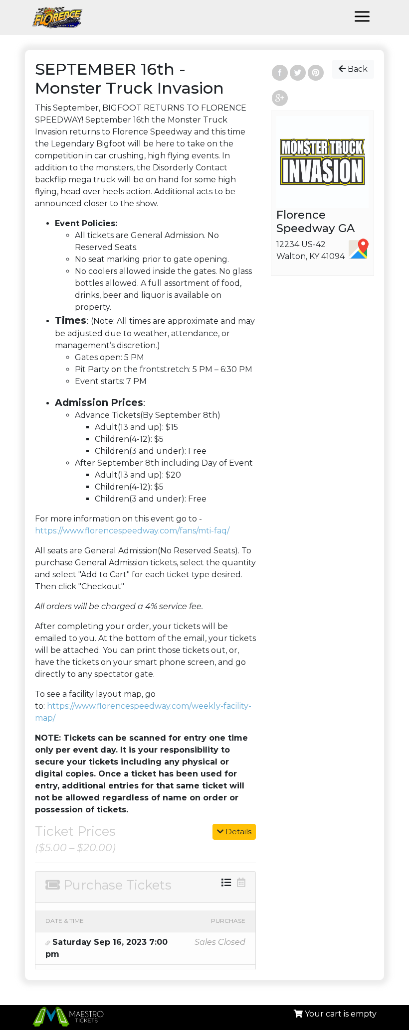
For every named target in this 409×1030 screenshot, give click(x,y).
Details (237, 831)
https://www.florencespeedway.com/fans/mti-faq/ (132, 530)
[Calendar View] (241, 882)
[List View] (226, 882)
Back (357, 69)
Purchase (228, 920)
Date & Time (64, 920)
